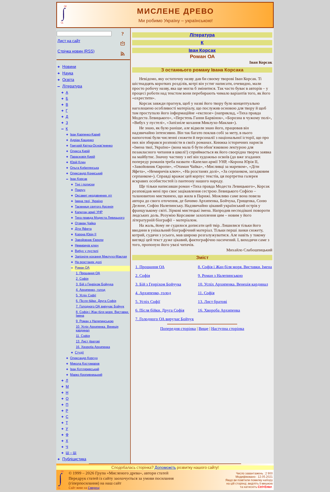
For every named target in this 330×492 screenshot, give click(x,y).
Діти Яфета (83, 229)
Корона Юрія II (85, 234)
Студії (79, 352)
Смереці (94, 488)
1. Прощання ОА (88, 273)
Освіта (68, 80)
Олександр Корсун (84, 358)
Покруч (80, 190)
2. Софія (82, 278)
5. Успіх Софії (86, 295)
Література (72, 86)
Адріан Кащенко (82, 140)
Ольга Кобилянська (84, 168)
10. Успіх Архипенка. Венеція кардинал (233, 284)
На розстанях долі (88, 262)
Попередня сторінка (178, 328)
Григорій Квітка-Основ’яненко (91, 145)
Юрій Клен (78, 162)
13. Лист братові (88, 341)
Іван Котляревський (84, 369)
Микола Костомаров (85, 363)
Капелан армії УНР (89, 212)
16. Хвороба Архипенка (93, 347)
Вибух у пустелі (86, 251)
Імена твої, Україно (89, 201)
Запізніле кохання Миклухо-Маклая (101, 256)
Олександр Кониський (86, 173)
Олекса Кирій (80, 151)
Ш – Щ (71, 453)
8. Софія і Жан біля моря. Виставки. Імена (235, 267)
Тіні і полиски (84, 184)
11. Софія (83, 336)
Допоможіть (165, 467)
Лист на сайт (68, 41)
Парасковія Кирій (82, 156)
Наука (67, 73)
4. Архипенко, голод (90, 290)
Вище (203, 328)
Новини (69, 67)
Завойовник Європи (89, 240)
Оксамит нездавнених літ (93, 195)
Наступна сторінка (227, 328)
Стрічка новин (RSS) (75, 51)
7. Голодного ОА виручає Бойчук (100, 306)
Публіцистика (74, 459)
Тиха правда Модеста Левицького (99, 217)
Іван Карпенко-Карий (85, 134)
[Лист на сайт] (122, 44)
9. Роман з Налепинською (95, 321)
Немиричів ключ (87, 245)
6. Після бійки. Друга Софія (96, 301)
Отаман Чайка (85, 223)
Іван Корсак (78, 179)
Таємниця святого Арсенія (94, 206)
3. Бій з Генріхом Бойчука (94, 284)
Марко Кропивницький (86, 374)
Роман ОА (82, 267)
